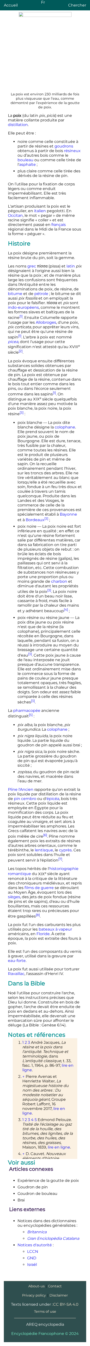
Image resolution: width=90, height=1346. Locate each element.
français (58, 224)
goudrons (63, 146)
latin (70, 266)
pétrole (41, 293)
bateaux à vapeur (55, 929)
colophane (65, 427)
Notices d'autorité (35, 1245)
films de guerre (39, 887)
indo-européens (23, 307)
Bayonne (68, 514)
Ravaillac (16, 973)
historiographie (63, 868)
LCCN (32, 1251)
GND (31, 1258)
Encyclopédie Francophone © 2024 (45, 1333)
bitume (15, 293)
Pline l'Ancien (20, 789)
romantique (19, 874)
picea (13, 341)
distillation (18, 124)
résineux (72, 150)
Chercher (77, 5)
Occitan (15, 215)
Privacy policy (34, 1295)
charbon (59, 581)
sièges (14, 897)
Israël (32, 1264)
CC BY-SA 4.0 (65, 1304)
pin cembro (25, 798)
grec (31, 266)
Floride (43, 934)
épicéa (53, 798)
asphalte (27, 164)
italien (40, 211)
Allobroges (46, 322)
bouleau (25, 160)
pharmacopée (26, 710)
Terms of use (45, 1311)
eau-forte (17, 960)
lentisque (44, 850)
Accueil (11, 5)
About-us (36, 1286)
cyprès (65, 850)
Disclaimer (58, 1295)
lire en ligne (59, 1147)
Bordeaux (35, 520)
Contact (55, 1286)
